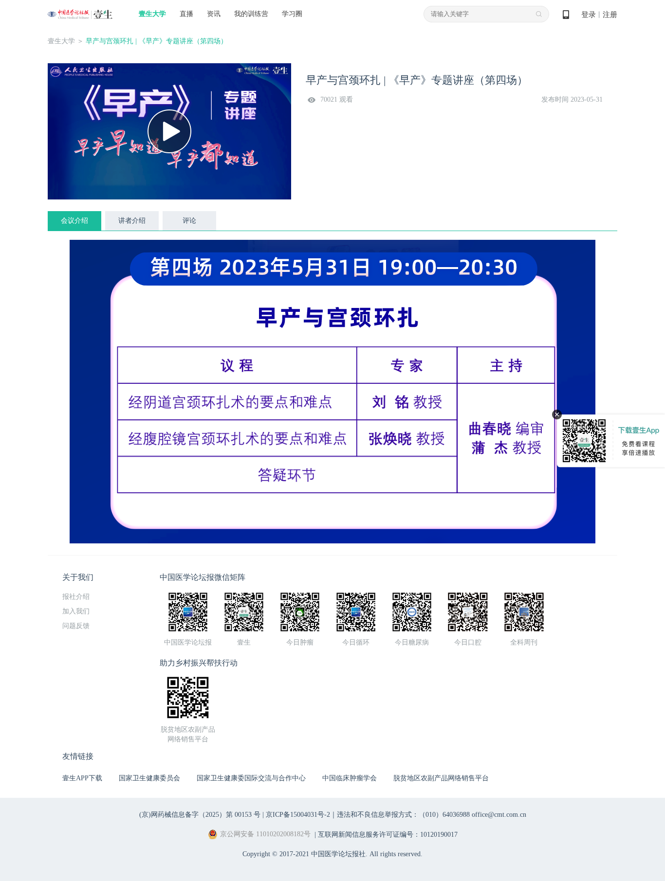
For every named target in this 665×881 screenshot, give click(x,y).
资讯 (214, 14)
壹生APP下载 (82, 778)
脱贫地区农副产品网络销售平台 (441, 778)
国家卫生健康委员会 (149, 778)
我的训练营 (251, 14)
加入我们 (76, 611)
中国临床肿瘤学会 (349, 778)
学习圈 (292, 14)
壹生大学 (152, 14)
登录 (588, 14)
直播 (186, 14)
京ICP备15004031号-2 (298, 814)
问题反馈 (76, 625)
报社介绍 (76, 596)
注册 (610, 14)
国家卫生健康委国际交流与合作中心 (251, 778)
